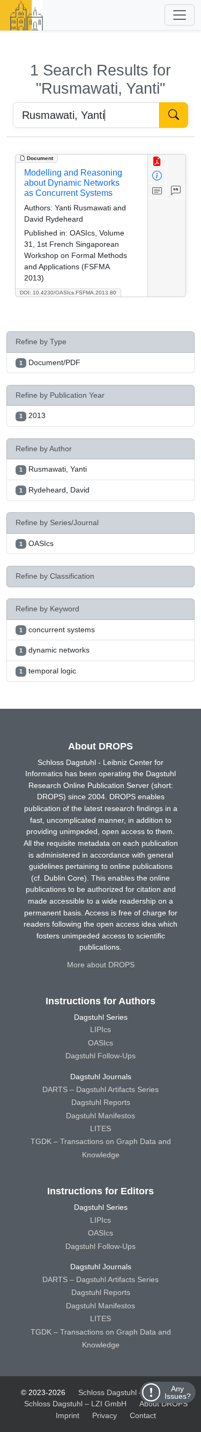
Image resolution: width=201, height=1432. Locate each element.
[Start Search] (173, 115)
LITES (100, 1128)
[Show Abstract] (157, 191)
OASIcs (100, 1043)
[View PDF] (157, 162)
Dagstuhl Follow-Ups (100, 1055)
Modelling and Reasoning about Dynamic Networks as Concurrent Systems (73, 183)
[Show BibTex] (176, 191)
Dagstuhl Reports (100, 1102)
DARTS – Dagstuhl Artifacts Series (100, 1089)
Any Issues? (178, 1392)
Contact (143, 1415)
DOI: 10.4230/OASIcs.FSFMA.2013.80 (68, 293)
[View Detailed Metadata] (157, 176)
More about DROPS (101, 964)
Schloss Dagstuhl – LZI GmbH (129, 1392)
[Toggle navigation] (180, 15)
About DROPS (163, 1403)
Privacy (104, 1415)
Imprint (67, 1415)
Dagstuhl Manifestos (100, 1115)
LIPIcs (100, 1029)
